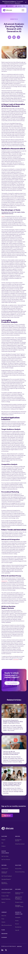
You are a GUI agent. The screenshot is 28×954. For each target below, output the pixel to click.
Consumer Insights (6, 892)
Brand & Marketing (5, 899)
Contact (11, 6)
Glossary (4, 937)
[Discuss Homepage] (7, 10)
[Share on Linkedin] (14, 37)
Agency (3, 902)
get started (16, 659)
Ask (2, 843)
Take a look (17, 3)
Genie (2, 216)
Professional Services (18, 840)
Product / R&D (5, 896)
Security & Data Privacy (4, 883)
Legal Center (19, 946)
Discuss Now (18, 868)
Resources (4, 933)
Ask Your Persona (5, 859)
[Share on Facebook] (9, 37)
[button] (26, 2)
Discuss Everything (19, 871)
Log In (19, 6)
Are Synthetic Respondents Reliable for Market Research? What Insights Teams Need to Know (13, 721)
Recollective (18, 927)
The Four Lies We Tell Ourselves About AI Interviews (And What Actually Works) (11, 753)
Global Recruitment (20, 844)
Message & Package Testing (19, 906)
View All (20, 930)
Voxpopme (17, 917)
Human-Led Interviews (4, 872)
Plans (3, 929)
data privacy (4, 581)
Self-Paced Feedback (6, 876)
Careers (3, 922)
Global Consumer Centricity (19, 893)
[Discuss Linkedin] (2, 950)
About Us (3, 915)
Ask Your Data (4, 856)
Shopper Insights (19, 902)
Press (2, 918)
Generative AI (4, 868)
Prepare (3, 839)
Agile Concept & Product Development (18, 898)
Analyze (3, 846)
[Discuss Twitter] (6, 950)
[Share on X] (18, 37)
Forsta (16, 920)
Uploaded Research (6, 879)
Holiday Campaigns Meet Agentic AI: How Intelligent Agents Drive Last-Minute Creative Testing (12, 784)
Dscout (17, 923)
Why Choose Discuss (6, 925)
